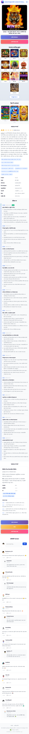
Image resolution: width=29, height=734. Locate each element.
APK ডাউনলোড (14, 37)
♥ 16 (4, 557)
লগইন (14, 527)
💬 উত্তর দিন (9, 557)
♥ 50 (4, 707)
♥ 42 (4, 670)
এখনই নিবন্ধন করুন (14, 41)
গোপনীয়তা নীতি (16, 725)
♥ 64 (4, 602)
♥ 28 (4, 579)
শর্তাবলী (12, 725)
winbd (2, 133)
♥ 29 (4, 635)
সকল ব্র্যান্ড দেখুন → (14, 97)
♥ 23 (4, 682)
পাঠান (25, 543)
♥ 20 (4, 613)
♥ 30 (4, 695)
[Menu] (27, 2)
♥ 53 (4, 648)
